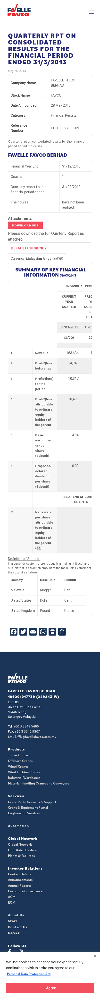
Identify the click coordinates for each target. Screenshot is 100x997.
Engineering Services (24, 813)
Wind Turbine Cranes (24, 772)
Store (13, 921)
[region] (50, 974)
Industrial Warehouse (24, 777)
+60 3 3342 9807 (27, 731)
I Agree (50, 988)
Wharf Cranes (18, 766)
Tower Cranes (18, 755)
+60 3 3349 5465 (26, 726)
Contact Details (19, 874)
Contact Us (17, 927)
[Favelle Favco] (19, 10)
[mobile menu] (91, 12)
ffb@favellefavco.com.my (36, 736)
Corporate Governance (25, 891)
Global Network (20, 844)
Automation (18, 826)
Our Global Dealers (22, 850)
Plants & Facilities (21, 855)
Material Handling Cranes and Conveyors (38, 783)
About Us (16, 915)
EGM (11, 902)
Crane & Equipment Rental (28, 807)
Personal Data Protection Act (28, 974)
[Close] (95, 956)
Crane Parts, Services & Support (32, 802)
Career (14, 933)
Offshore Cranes (20, 761)
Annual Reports (19, 885)
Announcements (20, 879)
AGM (12, 897)
